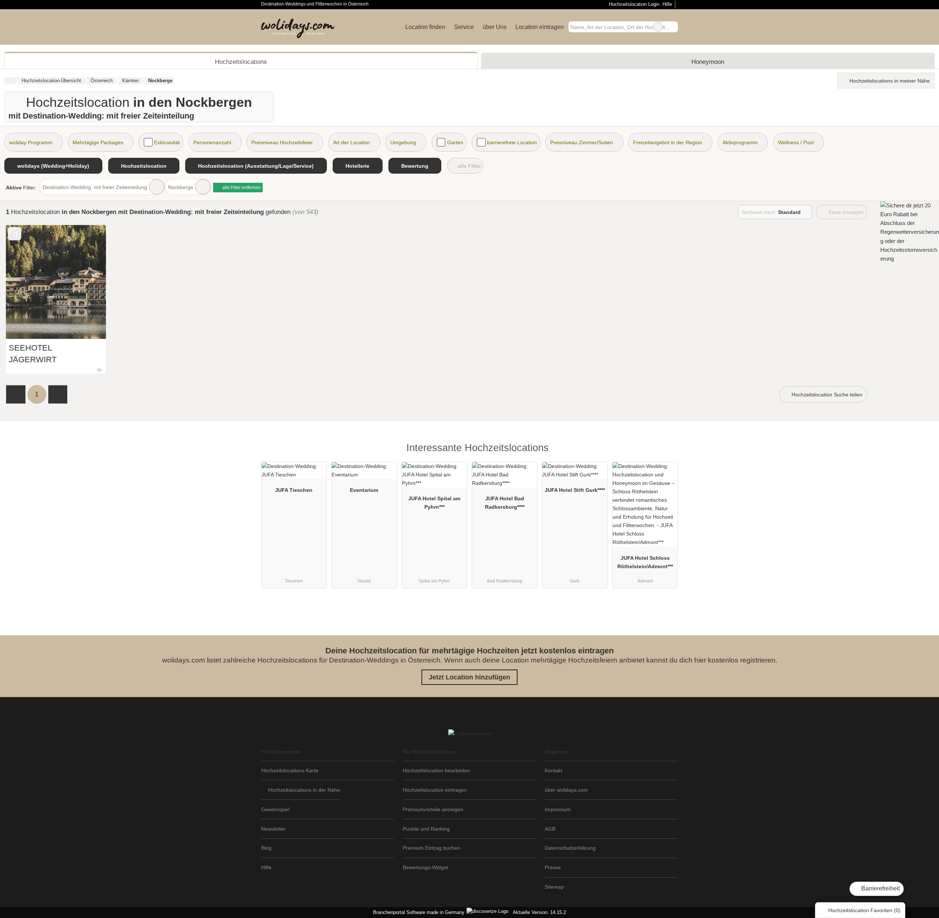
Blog (266, 848)
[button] (16, 394)
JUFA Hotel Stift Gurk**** (575, 490)
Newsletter (273, 829)
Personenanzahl (212, 142)
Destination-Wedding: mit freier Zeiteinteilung (95, 187)
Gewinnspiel (275, 809)
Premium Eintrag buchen (431, 848)
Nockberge (180, 187)
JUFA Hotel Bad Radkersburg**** (505, 503)
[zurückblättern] (24, 282)
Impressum (558, 809)
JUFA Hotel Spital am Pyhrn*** (434, 503)
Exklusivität (167, 142)
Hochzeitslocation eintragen (435, 790)
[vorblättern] (87, 282)
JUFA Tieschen (294, 490)
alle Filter (468, 166)
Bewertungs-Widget (425, 867)
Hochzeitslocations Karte (289, 770)
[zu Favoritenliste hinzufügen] (14, 233)
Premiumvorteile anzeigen (433, 809)
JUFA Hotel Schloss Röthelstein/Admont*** (645, 562)
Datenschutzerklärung (570, 848)
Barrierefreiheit (880, 888)
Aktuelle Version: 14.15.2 (539, 912)
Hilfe (667, 4)
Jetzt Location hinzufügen (469, 677)
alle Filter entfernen (241, 187)
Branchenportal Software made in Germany (417, 912)
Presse (553, 867)
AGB (550, 829)
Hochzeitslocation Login (633, 4)
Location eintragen (539, 27)
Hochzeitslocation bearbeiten (436, 770)
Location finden (425, 27)
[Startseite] (9, 80)
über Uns (495, 27)
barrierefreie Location (512, 142)
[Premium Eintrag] (667, 450)
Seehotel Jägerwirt (32, 353)
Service (464, 27)
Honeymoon (707, 61)
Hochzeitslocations (241, 61)
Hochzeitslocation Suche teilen (826, 395)
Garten (455, 142)
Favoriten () (864, 910)
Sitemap (554, 887)
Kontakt (553, 770)
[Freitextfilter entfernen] (658, 27)
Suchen (672, 27)
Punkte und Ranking (426, 829)
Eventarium (364, 490)
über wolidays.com (566, 790)
